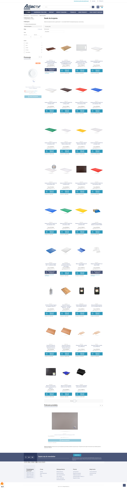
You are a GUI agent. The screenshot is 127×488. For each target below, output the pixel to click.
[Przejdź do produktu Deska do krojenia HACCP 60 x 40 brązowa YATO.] (81, 169)
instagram (29, 457)
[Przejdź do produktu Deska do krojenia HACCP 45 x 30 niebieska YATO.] (97, 88)
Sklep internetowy (63, 486)
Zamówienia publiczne (61, 479)
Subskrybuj (77, 455)
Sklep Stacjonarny (43, 473)
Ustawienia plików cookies (78, 476)
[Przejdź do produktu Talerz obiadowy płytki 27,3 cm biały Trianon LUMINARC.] (32, 73)
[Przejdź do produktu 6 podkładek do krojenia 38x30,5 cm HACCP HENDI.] (97, 209)
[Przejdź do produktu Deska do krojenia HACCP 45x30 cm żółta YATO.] (81, 128)
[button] (93, 7)
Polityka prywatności (77, 474)
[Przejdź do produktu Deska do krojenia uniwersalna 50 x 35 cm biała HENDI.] (66, 249)
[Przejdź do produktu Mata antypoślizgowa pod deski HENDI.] (81, 249)
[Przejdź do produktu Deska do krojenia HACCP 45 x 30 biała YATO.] (51, 88)
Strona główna (26, 15)
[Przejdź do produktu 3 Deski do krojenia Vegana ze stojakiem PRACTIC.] (51, 291)
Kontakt (93, 1)
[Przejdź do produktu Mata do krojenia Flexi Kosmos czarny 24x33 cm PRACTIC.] (51, 371)
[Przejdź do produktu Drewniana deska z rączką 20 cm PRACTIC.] (97, 331)
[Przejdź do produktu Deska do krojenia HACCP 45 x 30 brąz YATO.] (66, 88)
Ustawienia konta (93, 473)
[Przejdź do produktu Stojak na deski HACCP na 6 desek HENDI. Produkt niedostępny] (97, 249)
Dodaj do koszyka (34, 96)
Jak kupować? (76, 471)
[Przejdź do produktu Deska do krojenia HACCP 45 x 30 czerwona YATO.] (81, 88)
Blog (41, 474)
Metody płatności (60, 471)
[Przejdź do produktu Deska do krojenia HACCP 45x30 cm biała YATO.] (66, 128)
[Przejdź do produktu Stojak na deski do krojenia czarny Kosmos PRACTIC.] (81, 371)
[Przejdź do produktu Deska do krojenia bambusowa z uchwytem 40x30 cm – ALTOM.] (66, 291)
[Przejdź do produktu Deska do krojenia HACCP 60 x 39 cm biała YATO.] (51, 169)
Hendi (27, 47)
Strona (71, 400)
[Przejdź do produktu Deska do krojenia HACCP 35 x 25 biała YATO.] (97, 47)
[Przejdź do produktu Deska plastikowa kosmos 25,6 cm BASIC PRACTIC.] (81, 291)
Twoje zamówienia (93, 471)
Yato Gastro (28, 52)
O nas (41, 476)
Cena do (35, 34)
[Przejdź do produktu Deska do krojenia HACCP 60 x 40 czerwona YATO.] (97, 169)
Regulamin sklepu (76, 478)
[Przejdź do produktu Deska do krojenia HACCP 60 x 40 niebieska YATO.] (51, 209)
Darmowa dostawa (60, 473)
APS (26, 45)
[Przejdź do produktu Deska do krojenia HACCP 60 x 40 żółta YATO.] (81, 209)
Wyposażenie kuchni (34, 15)
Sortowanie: (46, 29)
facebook (26, 457)
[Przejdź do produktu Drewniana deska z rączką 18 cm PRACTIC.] (81, 331)
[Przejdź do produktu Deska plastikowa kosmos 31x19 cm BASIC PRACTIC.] (97, 291)
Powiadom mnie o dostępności (51, 70)
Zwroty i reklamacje (60, 478)
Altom (27, 43)
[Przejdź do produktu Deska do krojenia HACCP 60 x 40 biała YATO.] (66, 169)
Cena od (25, 34)
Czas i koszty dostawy (61, 474)
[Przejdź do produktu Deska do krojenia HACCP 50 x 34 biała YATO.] (97, 128)
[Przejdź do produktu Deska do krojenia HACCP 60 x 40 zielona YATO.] (66, 209)
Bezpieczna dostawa (77, 473)
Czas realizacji (59, 476)
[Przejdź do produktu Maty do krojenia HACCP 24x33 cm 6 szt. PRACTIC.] (66, 371)
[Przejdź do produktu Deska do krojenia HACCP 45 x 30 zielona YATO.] (51, 128)
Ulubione (91, 474)
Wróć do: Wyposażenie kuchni (30, 24)
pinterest (32, 457)
